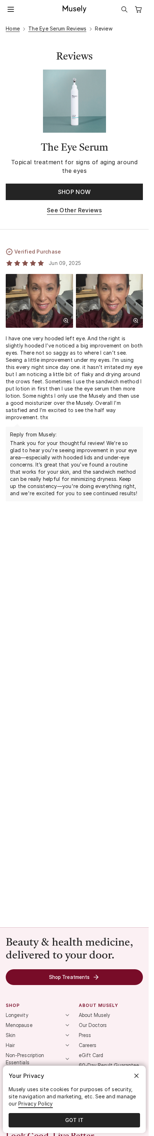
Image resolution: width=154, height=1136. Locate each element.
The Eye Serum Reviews (57, 28)
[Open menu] (11, 9)
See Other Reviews (74, 210)
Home (13, 28)
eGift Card (91, 1055)
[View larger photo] (66, 321)
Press (85, 1035)
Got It (74, 1120)
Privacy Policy (35, 1103)
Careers (88, 1045)
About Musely (94, 1015)
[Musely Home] (74, 9)
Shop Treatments (69, 977)
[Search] (124, 9)
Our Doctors (93, 1025)
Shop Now (74, 191)
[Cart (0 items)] (138, 9)
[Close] (136, 1075)
